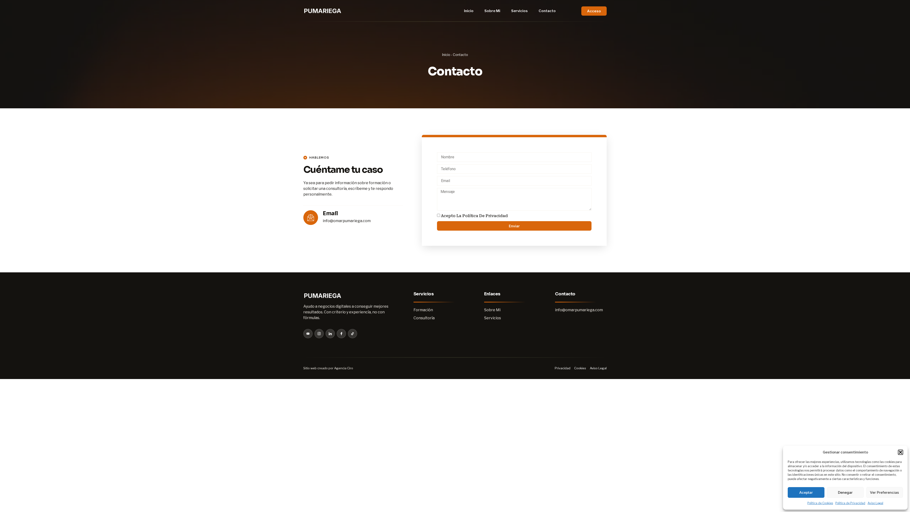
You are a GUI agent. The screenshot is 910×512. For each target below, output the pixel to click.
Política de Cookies (820, 503)
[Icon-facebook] (341, 333)
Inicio (468, 11)
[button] (900, 452)
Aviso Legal (875, 503)
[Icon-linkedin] (330, 333)
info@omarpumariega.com (347, 221)
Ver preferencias (884, 492)
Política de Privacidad (850, 503)
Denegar (845, 492)
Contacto (547, 11)
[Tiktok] (352, 333)
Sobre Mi (492, 11)
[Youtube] (308, 333)
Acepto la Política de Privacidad (474, 216)
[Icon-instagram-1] (319, 333)
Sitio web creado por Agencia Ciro (328, 368)
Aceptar (806, 492)
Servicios (519, 11)
